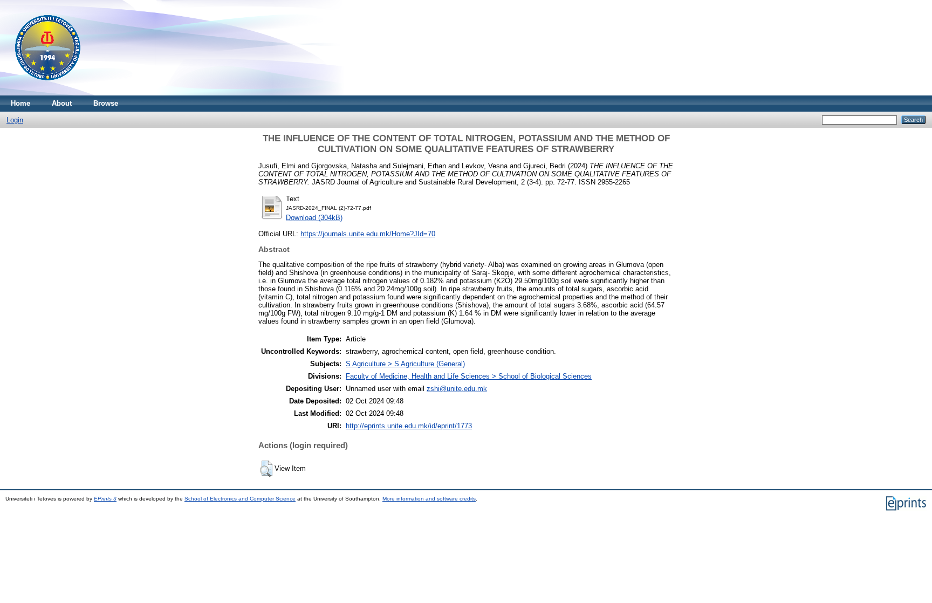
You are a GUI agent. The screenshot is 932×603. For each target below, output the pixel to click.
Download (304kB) (314, 218)
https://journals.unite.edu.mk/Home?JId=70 (367, 234)
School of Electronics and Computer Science (240, 499)
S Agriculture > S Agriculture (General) (405, 364)
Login (14, 120)
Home (20, 103)
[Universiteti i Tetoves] (47, 93)
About (62, 103)
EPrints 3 (105, 499)
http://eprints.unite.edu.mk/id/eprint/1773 (409, 426)
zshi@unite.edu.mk (457, 389)
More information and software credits (429, 499)
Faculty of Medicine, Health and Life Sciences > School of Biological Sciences (469, 376)
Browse (105, 103)
